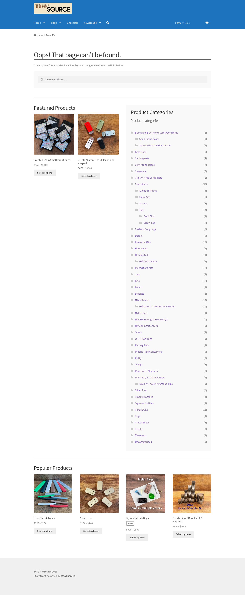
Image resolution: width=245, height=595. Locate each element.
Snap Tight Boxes (149, 139)
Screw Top (149, 222)
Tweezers (140, 435)
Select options (44, 172)
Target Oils (141, 409)
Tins (141, 210)
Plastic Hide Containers (148, 351)
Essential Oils (143, 242)
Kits (137, 280)
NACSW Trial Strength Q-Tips (156, 383)
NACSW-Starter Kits (146, 325)
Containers (141, 184)
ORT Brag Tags (143, 338)
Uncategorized (143, 441)
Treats (138, 429)
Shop (54, 22)
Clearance (140, 171)
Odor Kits (144, 197)
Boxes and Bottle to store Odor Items (156, 132)
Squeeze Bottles (144, 403)
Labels (138, 287)
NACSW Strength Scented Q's (151, 319)
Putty (138, 358)
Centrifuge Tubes (145, 164)
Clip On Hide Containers (148, 177)
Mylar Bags (141, 313)
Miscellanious (142, 300)
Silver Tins (141, 390)
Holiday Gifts (142, 255)
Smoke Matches (144, 396)
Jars (137, 274)
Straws (143, 203)
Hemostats (141, 248)
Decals (138, 235)
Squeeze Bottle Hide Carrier (155, 145)
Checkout (72, 22)
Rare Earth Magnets (146, 371)
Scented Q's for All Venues (149, 377)
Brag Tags (140, 152)
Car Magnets (142, 158)
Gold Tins (149, 216)
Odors (138, 332)
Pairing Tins (142, 345)
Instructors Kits (144, 267)
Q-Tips (139, 364)
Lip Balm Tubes (148, 190)
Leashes (139, 293)
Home (37, 22)
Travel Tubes (142, 422)
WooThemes (68, 575)
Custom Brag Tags (145, 229)
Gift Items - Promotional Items (157, 306)
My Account (90, 22)
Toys (137, 416)
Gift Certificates (148, 261)
